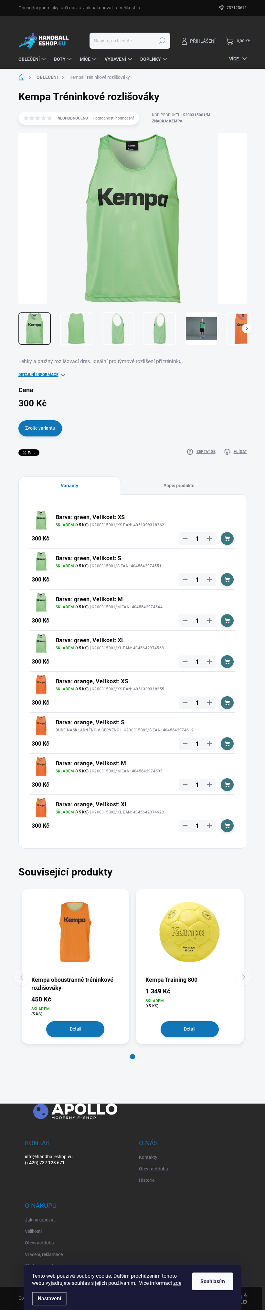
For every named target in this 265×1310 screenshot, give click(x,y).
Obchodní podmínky (38, 7)
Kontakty (148, 1157)
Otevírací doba (153, 1168)
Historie (146, 1180)
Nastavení (49, 1298)
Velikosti (128, 7)
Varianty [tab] (69, 485)
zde (177, 1283)
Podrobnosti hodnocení (113, 118)
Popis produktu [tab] (179, 485)
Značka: (167, 121)
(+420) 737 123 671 (45, 1162)
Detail (75, 1029)
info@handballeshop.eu (49, 1156)
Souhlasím (212, 1281)
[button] (132, 1056)
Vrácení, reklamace (44, 1254)
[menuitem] (33, 59)
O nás (71, 7)
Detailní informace (38, 374)
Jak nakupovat (98, 7)
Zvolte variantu (40, 428)
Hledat (161, 40)
